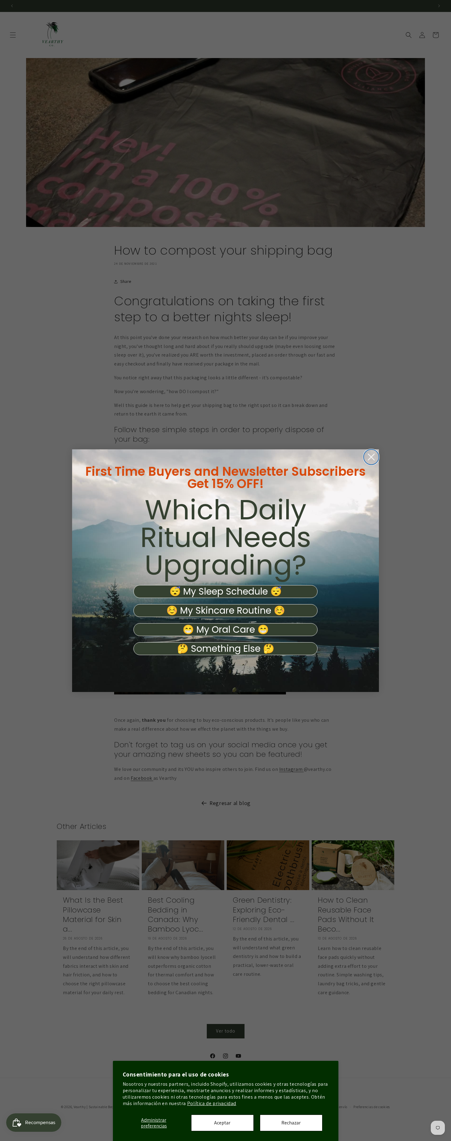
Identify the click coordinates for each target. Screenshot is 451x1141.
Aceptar (222, 1123)
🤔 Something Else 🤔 (225, 648)
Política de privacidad (211, 1103)
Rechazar (291, 1123)
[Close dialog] (371, 457)
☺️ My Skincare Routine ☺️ (225, 610)
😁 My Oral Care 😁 (226, 629)
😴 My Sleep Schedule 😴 (225, 591)
